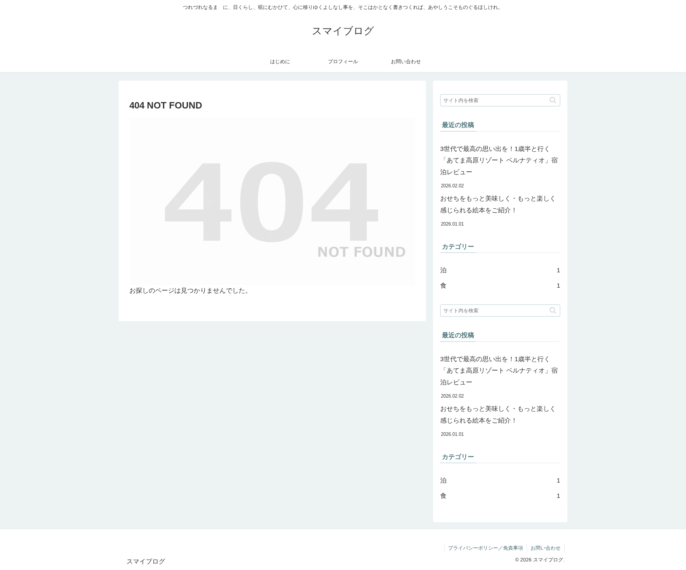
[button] (553, 100)
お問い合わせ (546, 548)
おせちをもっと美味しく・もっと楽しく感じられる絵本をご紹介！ (498, 204)
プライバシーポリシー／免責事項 (485, 548)
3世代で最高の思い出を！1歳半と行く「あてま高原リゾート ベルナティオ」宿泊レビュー (499, 160)
